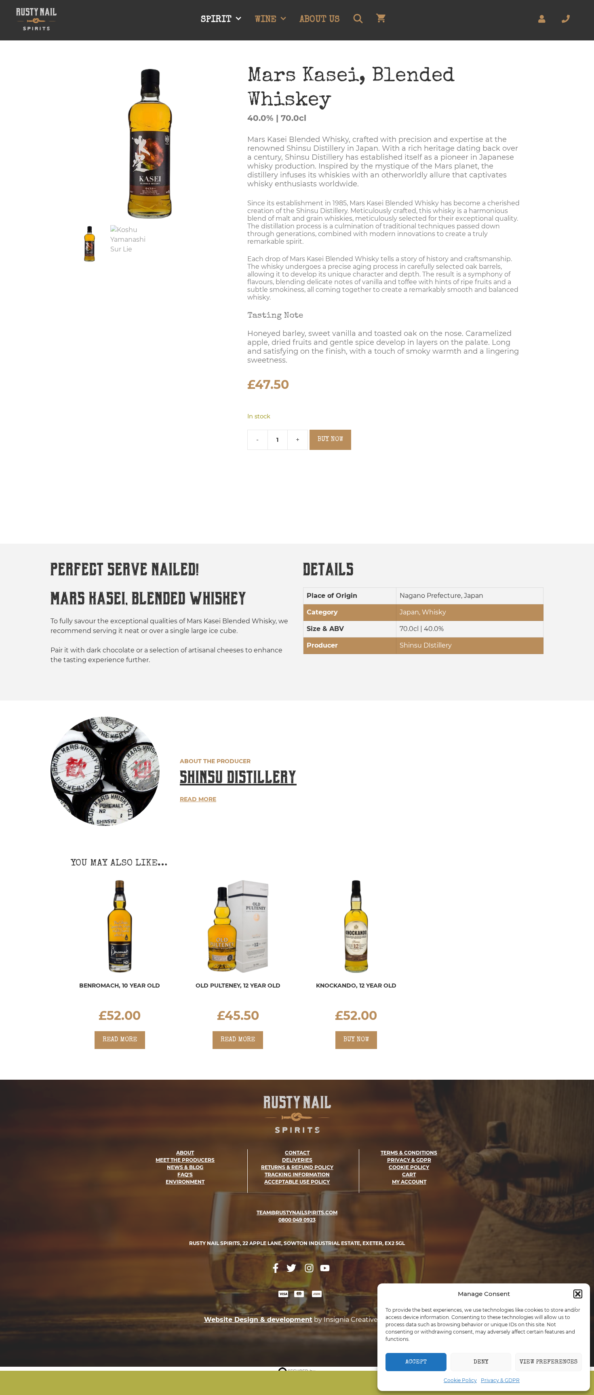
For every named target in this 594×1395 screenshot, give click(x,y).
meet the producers (185, 1160)
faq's (185, 1174)
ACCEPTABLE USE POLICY (297, 1182)
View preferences (548, 1362)
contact (297, 1153)
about (185, 1153)
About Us (319, 20)
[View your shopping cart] (381, 20)
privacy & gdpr (409, 1160)
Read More (198, 799)
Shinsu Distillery (238, 777)
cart (409, 1174)
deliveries (297, 1160)
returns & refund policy (297, 1167)
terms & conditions (409, 1153)
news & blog (185, 1167)
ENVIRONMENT (185, 1182)
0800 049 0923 (297, 1220)
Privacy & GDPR (500, 1380)
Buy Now (330, 440)
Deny (481, 1362)
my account (409, 1182)
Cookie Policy (460, 1380)
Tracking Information (297, 1174)
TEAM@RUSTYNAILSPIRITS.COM (297, 1212)
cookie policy (409, 1167)
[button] (578, 1294)
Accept (416, 1362)
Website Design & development (258, 1319)
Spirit (216, 20)
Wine (265, 20)
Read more (120, 1040)
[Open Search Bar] (357, 20)
